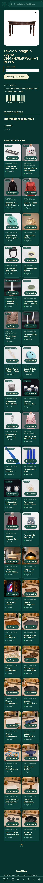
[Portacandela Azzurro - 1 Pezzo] (30, 521)
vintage (20, 91)
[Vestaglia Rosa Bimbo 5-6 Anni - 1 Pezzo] (30, 420)
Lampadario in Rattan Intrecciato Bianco (30, 237)
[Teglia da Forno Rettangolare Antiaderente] (30, 621)
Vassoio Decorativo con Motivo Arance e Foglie (12, 768)
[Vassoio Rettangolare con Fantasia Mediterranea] (12, 654)
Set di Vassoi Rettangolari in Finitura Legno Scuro (30, 669)
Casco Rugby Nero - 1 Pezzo (11, 269)
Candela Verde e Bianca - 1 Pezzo (30, 302)
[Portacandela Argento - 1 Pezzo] (12, 420)
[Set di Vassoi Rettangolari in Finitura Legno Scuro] (30, 654)
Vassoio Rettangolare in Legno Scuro (30, 603)
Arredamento (16, 88)
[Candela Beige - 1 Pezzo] (30, 254)
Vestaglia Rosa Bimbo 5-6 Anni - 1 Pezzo (30, 437)
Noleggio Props (27, 88)
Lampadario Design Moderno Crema (12, 571)
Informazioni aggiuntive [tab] (13, 112)
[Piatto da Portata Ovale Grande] (30, 851)
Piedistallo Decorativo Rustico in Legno (31, 801)
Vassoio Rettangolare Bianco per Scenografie (10, 735)
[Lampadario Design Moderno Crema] (12, 555)
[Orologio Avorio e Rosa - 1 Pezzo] (12, 355)
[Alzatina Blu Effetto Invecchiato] (30, 752)
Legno (9, 91)
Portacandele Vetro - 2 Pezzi (11, 503)
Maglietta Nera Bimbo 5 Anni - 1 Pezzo (12, 204)
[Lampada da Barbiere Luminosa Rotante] (12, 588)
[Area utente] (33, 879)
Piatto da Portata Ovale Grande (31, 866)
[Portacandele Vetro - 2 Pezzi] (12, 488)
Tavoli (36, 88)
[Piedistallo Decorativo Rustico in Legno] (30, 785)
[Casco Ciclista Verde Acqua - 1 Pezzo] (12, 221)
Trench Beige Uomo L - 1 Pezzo (10, 337)
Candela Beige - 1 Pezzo (30, 269)
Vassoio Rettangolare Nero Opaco (10, 702)
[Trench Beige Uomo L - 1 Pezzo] (12, 320)
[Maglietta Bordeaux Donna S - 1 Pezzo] (12, 521)
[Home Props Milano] (5, 879)
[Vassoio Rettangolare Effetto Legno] (12, 621)
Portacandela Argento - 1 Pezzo (10, 436)
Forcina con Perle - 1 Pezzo (30, 503)
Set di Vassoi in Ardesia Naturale (12, 833)
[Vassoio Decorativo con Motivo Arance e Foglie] (12, 752)
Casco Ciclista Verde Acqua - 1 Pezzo (11, 237)
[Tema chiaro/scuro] (39, 879)
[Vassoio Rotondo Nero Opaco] (30, 687)
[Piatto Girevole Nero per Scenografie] (12, 851)
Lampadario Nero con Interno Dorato (30, 571)
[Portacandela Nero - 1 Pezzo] (12, 387)
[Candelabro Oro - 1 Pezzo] (30, 320)
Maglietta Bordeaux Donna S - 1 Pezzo (12, 538)
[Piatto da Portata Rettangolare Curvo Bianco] (12, 785)
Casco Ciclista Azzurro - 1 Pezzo (30, 370)
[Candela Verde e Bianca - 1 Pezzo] (30, 287)
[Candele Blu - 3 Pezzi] (30, 455)
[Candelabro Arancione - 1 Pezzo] (12, 287)
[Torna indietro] (4, 4)
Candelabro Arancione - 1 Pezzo (10, 302)
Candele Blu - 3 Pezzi (30, 470)
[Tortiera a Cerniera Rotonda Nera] (30, 818)
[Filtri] (23, 879)
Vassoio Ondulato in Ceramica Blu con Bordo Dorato (29, 735)
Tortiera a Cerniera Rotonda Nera (29, 833)
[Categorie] (18, 879)
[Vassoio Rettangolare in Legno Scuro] (30, 588)
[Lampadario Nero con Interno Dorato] (30, 555)
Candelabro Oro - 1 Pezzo (30, 335)
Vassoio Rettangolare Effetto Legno (11, 636)
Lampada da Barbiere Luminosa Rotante (10, 603)
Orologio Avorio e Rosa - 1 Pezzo (12, 370)
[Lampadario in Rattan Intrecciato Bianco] (30, 221)
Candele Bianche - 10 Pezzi (29, 403)
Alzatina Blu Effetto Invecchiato (29, 768)
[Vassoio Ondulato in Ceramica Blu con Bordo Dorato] (30, 720)
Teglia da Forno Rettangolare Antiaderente (30, 636)
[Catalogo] (13, 879)
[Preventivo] (28, 879)
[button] (36, 13)
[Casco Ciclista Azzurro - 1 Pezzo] (30, 355)
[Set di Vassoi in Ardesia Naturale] (12, 818)
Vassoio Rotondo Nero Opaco (29, 702)
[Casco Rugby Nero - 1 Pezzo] (12, 254)
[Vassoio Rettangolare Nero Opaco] (12, 687)
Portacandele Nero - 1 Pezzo (11, 167)
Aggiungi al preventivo (16, 77)
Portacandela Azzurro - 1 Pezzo (29, 536)
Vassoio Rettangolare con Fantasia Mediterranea (10, 669)
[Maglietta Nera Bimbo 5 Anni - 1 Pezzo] (12, 187)
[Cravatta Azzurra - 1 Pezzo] (12, 455)
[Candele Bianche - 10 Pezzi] (30, 387)
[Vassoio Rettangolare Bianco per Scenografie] (12, 720)
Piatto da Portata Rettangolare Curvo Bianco (12, 801)
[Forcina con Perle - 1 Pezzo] (30, 488)
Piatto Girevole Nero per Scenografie (11, 866)
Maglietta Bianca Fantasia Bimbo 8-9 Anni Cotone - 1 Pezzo (30, 169)
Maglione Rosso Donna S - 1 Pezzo (30, 204)
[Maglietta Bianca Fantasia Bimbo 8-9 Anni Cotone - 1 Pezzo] (30, 152)
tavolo (14, 91)
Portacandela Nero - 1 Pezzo (11, 403)
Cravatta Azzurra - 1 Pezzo (9, 470)
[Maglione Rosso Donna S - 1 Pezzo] (30, 187)
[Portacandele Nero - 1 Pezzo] (12, 152)
